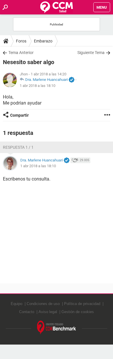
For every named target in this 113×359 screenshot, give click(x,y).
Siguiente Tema (91, 52)
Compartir (19, 115)
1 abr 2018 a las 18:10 (37, 85)
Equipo (16, 304)
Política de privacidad (82, 304)
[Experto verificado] (71, 80)
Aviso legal (48, 312)
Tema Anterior (21, 52)
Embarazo (43, 41)
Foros (21, 41)
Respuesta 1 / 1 (18, 147)
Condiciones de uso (43, 304)
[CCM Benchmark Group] (56, 328)
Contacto (26, 312)
